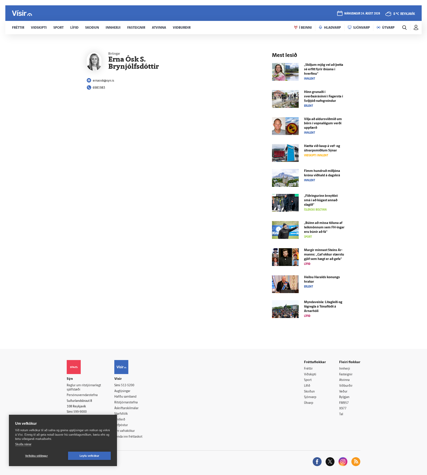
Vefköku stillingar (36, 455)
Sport (308, 380)
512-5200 (127, 385)
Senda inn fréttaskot (128, 437)
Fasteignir (345, 374)
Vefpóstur (121, 425)
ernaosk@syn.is (103, 81)
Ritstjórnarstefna (126, 402)
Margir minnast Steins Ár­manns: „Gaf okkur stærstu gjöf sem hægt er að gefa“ (324, 255)
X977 (342, 408)
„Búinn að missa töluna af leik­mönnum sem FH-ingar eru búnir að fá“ (324, 227)
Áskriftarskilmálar (126, 408)
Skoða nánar (23, 444)
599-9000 (80, 412)
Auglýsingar (122, 391)
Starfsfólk (121, 414)
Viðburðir (345, 386)
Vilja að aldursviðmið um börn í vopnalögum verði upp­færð (323, 124)
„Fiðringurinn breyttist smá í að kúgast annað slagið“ (321, 200)
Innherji (344, 368)
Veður (343, 391)
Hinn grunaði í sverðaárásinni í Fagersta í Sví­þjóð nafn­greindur (323, 97)
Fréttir (308, 368)
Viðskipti (310, 374)
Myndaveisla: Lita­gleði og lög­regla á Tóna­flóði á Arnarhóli (323, 307)
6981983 (99, 88)
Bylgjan (344, 397)
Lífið (307, 386)
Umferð (119, 419)
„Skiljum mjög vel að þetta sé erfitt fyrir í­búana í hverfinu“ (323, 69)
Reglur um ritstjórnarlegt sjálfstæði (84, 387)
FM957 (344, 403)
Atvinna (344, 380)
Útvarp (308, 403)
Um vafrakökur (124, 431)
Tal (341, 414)
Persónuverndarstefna (82, 395)
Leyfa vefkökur (89, 455)
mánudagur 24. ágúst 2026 (362, 14)
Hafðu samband (125, 397)
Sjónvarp (310, 397)
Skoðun (309, 391)
